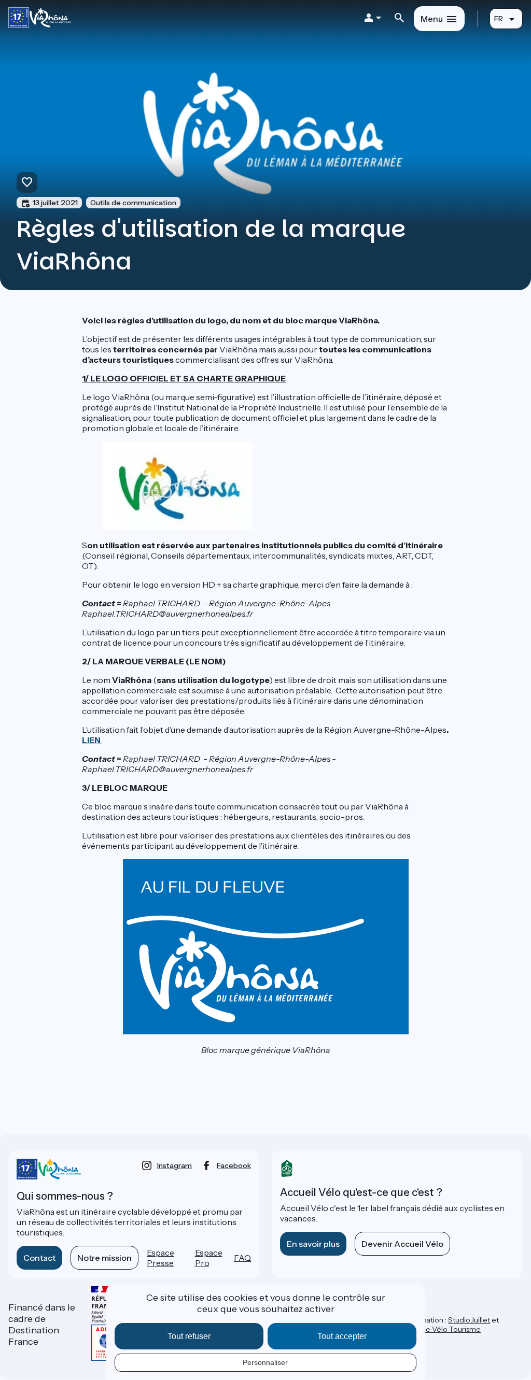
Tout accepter (342, 1336)
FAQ (242, 1258)
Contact (39, 1258)
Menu (432, 18)
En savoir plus (313, 1244)
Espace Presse (160, 1257)
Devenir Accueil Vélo (402, 1244)
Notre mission (104, 1258)
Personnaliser (265, 1362)
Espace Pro (208, 1257)
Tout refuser (189, 1336)
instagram (174, 1165)
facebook (234, 1165)
